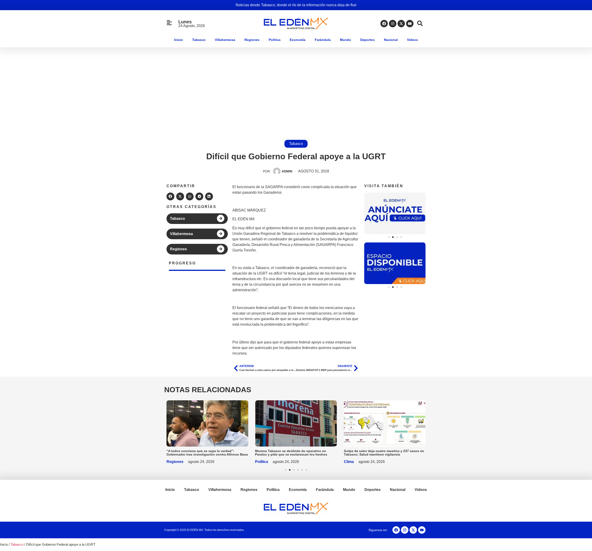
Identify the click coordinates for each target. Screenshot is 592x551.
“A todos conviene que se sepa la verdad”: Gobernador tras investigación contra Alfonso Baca (207, 452)
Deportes (367, 40)
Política (275, 40)
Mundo (345, 40)
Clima (349, 462)
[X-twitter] (401, 23)
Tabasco (199, 40)
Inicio (178, 40)
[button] (170, 196)
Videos (412, 40)
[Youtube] (409, 23)
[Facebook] (384, 23)
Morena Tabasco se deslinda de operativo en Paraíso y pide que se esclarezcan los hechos (291, 452)
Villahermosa (225, 40)
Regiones (251, 40)
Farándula (323, 40)
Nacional (391, 40)
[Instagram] (392, 23)
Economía (297, 40)
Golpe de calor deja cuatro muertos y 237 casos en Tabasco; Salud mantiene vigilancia (384, 452)
